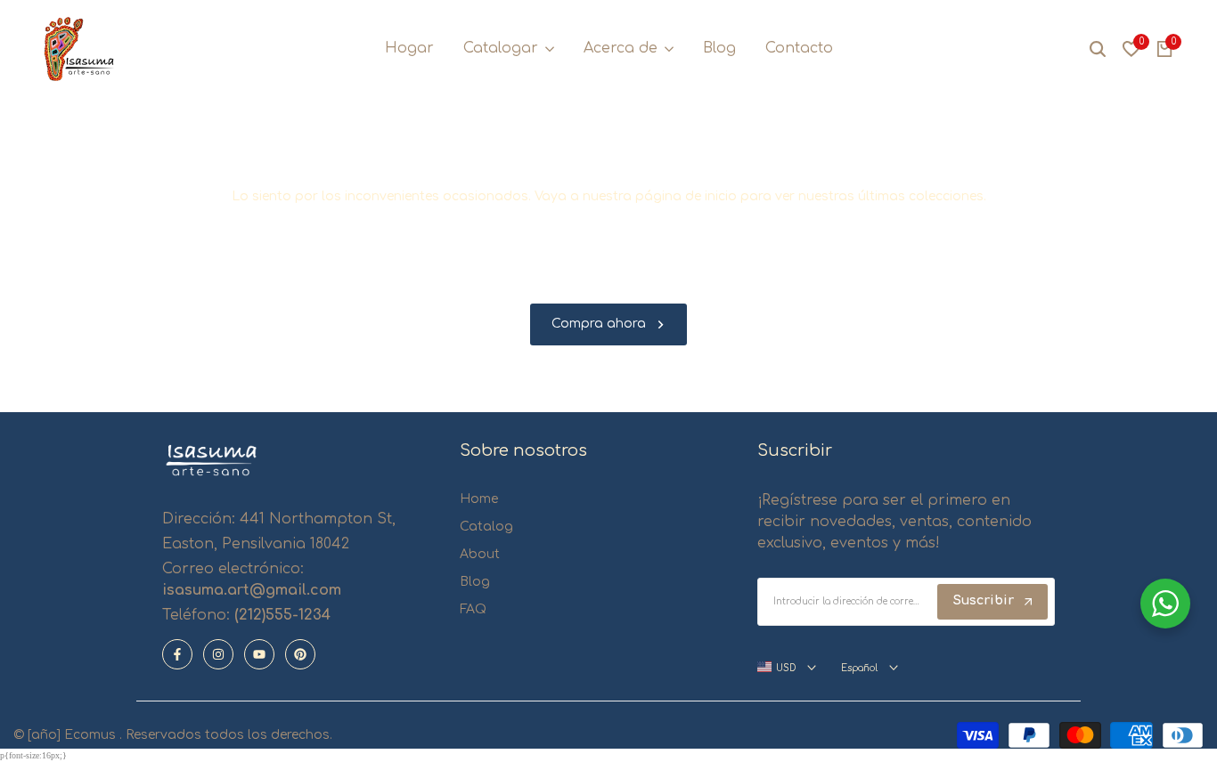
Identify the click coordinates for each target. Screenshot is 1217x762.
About (480, 554)
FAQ (473, 609)
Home (479, 499)
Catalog (486, 526)
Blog (475, 581)
